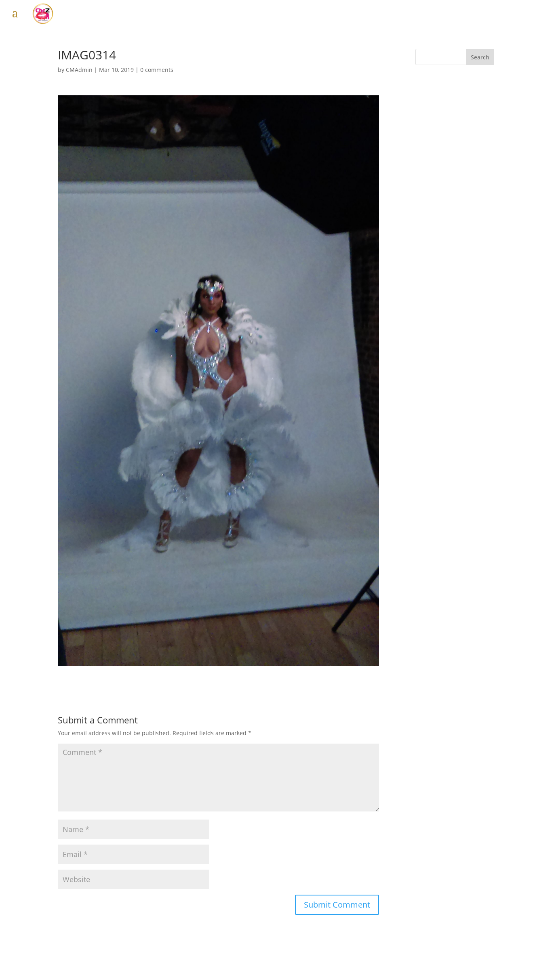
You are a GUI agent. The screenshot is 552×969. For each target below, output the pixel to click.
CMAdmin (79, 70)
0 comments (156, 70)
